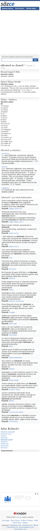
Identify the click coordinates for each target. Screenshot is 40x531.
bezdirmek (5, 153)
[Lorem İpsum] (19, 8)
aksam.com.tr (14, 233)
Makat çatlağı (14, 380)
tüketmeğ (4, 438)
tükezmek (4, 448)
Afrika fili (12, 278)
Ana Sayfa (5, 520)
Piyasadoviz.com (15, 525)
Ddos (11, 346)
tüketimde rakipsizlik (8, 432)
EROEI (11, 401)
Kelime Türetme (27, 520)
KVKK (36, 520)
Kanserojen (13, 335)
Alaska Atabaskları (15, 357)
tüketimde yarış (6, 434)
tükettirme (4, 442)
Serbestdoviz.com (20, 529)
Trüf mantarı (13, 421)
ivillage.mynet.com (15, 208)
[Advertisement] (20, 33)
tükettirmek (4, 444)
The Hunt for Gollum (16, 412)
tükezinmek (5, 446)
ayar (18, 86)
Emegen (12, 312)
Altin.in (36, 525)
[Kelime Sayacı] (31, 8)
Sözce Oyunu (15, 520)
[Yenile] (35, 494)
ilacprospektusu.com (26, 527)
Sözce (19, 517)
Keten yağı (13, 323)
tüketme (3, 436)
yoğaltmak (5, 188)
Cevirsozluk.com (12, 527)
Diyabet (11, 369)
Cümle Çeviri (16, 523)
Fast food (12, 269)
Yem (10, 258)
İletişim (25, 523)
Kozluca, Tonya (14, 389)
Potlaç (11, 290)
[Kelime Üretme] (7, 8)
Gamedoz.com (27, 525)
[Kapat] (38, 494)
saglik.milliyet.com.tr (16, 222)
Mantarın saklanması (16, 301)
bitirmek (4, 167)
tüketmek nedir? (7, 440)
